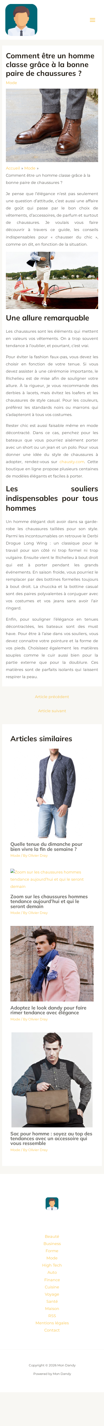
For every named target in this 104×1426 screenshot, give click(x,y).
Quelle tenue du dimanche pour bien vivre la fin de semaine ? (46, 846)
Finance (52, 1279)
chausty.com (71, 461)
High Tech (52, 1265)
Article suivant (52, 710)
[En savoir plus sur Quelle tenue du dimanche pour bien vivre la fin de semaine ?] (52, 793)
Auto (52, 1272)
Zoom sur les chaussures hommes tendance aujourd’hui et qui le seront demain (49, 901)
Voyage (52, 1294)
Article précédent (52, 696)
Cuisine (52, 1287)
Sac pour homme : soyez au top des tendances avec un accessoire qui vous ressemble (51, 1138)
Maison (52, 1308)
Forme (52, 1250)
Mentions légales (52, 1323)
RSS (52, 1315)
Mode (11, 82)
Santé (52, 1301)
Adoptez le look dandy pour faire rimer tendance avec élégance (48, 1010)
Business (52, 1243)
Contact (52, 1330)
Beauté (52, 1236)
